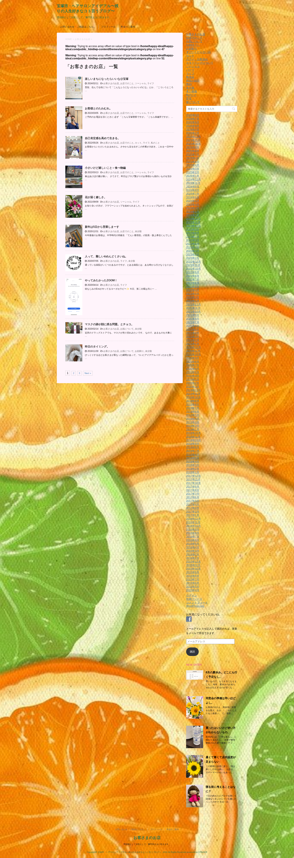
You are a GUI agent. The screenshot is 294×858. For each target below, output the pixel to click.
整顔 (189, 84)
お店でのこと (127, 83)
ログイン (191, 595)
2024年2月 (192, 211)
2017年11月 (193, 479)
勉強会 (190, 77)
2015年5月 (192, 586)
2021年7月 (192, 322)
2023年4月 (192, 247)
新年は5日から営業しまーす (102, 226)
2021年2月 (192, 340)
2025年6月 (192, 158)
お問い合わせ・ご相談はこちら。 (78, 26)
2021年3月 (192, 336)
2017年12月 (193, 475)
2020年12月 (193, 347)
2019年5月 (192, 415)
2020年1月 (192, 386)
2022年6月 (192, 283)
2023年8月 (192, 233)
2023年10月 (193, 225)
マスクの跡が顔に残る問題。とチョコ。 (109, 324)
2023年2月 (192, 254)
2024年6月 (192, 197)
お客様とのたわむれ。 (98, 108)
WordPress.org (195, 606)
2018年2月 (192, 468)
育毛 (189, 98)
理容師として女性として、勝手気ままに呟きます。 (147, 844)
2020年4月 (192, 375)
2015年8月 (192, 575)
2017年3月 (192, 508)
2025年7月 (192, 154)
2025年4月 (192, 165)
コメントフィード (197, 602)
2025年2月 (192, 172)
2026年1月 (192, 133)
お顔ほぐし (193, 45)
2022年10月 (193, 268)
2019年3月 (192, 422)
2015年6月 (192, 583)
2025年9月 (192, 147)
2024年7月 (192, 193)
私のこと (155, 142)
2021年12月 (193, 304)
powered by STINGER (197, 852)
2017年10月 (193, 483)
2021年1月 (192, 343)
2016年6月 (192, 540)
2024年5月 (192, 200)
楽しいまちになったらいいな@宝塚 (106, 78)
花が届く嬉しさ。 (96, 197)
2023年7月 (192, 236)
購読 (192, 651)
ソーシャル (140, 83)
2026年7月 (192, 118)
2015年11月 (193, 565)
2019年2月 (192, 425)
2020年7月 (192, 365)
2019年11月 (193, 393)
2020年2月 (192, 383)
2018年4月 (192, 461)
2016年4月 (192, 547)
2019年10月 (193, 397)
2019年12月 (193, 390)
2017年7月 (192, 493)
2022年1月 (192, 300)
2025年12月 (193, 136)
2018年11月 (193, 436)
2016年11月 (193, 522)
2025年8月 (192, 150)
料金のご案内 (128, 26)
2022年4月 (192, 290)
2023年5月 (192, 243)
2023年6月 (192, 240)
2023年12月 (193, 218)
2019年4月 (192, 418)
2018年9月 (192, 443)
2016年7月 (192, 536)
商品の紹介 (193, 80)
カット (138, 142)
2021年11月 (193, 308)
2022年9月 (192, 272)
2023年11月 (193, 222)
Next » (88, 373)
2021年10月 (193, 311)
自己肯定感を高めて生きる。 (102, 138)
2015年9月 (192, 572)
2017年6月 (192, 497)
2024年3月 (192, 208)
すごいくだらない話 (198, 52)
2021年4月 (192, 333)
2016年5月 (192, 543)
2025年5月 (192, 161)
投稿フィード (194, 599)
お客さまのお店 (111, 83)
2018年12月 (193, 433)
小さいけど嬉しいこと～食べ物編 (105, 167)
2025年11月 (193, 140)
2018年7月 (192, 450)
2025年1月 (192, 175)
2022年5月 (192, 286)
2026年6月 (192, 122)
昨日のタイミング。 (97, 346)
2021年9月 (192, 315)
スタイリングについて (199, 62)
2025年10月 (193, 143)
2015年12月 (193, 561)
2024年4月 (192, 204)
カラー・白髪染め (197, 59)
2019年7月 (192, 408)
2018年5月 (192, 458)
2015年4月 (192, 590)
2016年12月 (193, 518)
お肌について (127, 329)
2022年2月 (192, 297)
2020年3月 (192, 379)
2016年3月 (192, 550)
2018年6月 (192, 454)
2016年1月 (192, 558)
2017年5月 (192, 500)
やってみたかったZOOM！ (101, 280)
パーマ (190, 70)
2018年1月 (192, 472)
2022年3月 (192, 293)
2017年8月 (192, 490)
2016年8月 (192, 533)
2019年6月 (192, 411)
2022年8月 (192, 275)
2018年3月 (192, 465)
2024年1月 (192, 215)
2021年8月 (192, 318)
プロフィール (108, 26)
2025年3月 (192, 168)
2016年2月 (192, 554)
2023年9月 (192, 229)
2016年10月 (193, 525)
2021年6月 (192, 325)
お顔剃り (139, 351)
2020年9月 (192, 358)
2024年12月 (193, 179)
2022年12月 (193, 261)
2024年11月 (193, 183)
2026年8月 (192, 115)
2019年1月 (192, 429)
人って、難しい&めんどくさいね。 (106, 256)
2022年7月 (192, 279)
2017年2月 (192, 511)
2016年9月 (192, 529)
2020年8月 (192, 361)
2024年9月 (192, 186)
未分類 (138, 231)
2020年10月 (193, 354)
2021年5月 (192, 329)
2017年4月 (192, 504)
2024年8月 (192, 190)
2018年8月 (192, 447)
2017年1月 (192, 515)
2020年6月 (192, 368)
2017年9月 (192, 486)
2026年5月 (192, 125)
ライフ (150, 83)
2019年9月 (192, 400)
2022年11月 (193, 265)
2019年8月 (192, 404)
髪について (193, 102)
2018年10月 (193, 440)
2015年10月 (193, 568)
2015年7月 (192, 579)
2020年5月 (192, 372)
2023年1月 (192, 258)
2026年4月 (192, 129)
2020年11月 (193, 350)
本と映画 (191, 91)
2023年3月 (192, 250)
